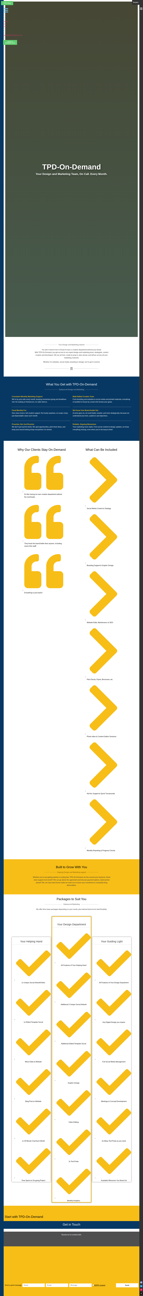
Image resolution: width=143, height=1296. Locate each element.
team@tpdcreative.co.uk (13, 35)
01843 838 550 (5, 24)
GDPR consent (99, 1285)
